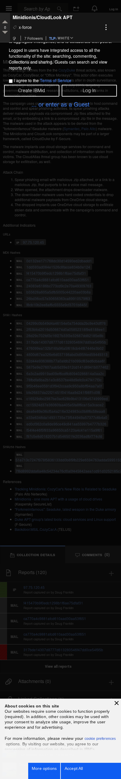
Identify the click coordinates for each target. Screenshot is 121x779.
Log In (89, 90)
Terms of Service (55, 80)
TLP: (53, 38)
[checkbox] (11, 81)
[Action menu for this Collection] (106, 27)
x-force (25, 27)
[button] (66, 39)
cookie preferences (100, 739)
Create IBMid (31, 90)
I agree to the (42, 80)
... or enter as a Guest (60, 104)
